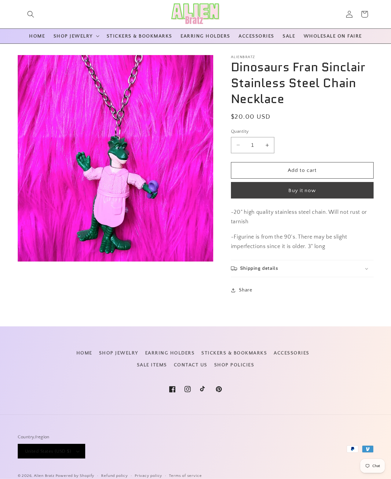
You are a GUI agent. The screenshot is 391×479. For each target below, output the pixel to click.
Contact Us (190, 365)
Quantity (240, 131)
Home (84, 353)
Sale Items (152, 365)
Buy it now (302, 190)
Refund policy (114, 475)
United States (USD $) (48, 451)
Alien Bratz (44, 475)
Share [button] (245, 290)
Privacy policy (148, 475)
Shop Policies (234, 365)
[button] (30, 14)
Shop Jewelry (118, 353)
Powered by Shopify (75, 475)
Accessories (291, 353)
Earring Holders (170, 353)
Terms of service (185, 475)
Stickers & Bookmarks (234, 353)
